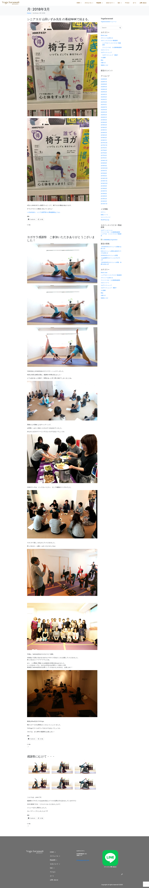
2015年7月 (104, 170)
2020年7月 (104, 107)
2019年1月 (104, 130)
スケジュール (88, 2)
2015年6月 (104, 173)
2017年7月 (104, 147)
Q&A (119, 2)
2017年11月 (104, 145)
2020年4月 (104, 109)
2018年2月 (104, 137)
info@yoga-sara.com (82, 860)
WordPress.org (105, 219)
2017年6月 (104, 150)
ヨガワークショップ (106, 52)
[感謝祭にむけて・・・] (62, 766)
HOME (78, 2)
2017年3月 (104, 155)
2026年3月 (104, 89)
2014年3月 (104, 198)
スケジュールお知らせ (107, 38)
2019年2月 (104, 127)
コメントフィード (105, 217)
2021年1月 (104, 104)
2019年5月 (104, 120)
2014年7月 (104, 191)
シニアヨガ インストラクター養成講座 (111, 275)
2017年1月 (104, 158)
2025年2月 (104, 91)
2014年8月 (104, 188)
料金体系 (98, 2)
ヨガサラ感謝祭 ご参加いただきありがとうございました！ (61, 238)
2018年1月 (104, 140)
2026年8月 (104, 79)
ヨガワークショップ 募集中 (110, 55)
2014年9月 (104, 186)
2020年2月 (104, 114)
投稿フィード (104, 214)
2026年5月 (104, 86)
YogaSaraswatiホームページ (108, 21)
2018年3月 (104, 135)
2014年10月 (104, 183)
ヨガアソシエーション (107, 230)
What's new (104, 35)
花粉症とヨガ (104, 65)
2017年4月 (104, 153)
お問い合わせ (143, 2)
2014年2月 (104, 201)
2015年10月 (104, 168)
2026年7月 (104, 81)
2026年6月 (104, 84)
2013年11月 (104, 203)
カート (134, 2)
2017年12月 (104, 142)
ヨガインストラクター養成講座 (109, 40)
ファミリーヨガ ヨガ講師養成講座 (112, 47)
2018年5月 (104, 132)
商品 (102, 60)
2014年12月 (104, 178)
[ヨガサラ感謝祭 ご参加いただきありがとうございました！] (62, 263)
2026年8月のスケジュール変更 (109, 255)
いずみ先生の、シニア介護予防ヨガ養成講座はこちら (43, 212)
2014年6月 (104, 193)
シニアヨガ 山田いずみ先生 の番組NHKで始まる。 (59, 19)
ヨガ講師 (103, 57)
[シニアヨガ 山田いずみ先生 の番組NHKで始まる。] (62, 69)
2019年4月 (104, 122)
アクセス (127, 2)
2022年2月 (104, 97)
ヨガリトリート (105, 50)
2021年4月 (104, 102)
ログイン (103, 212)
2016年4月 (104, 165)
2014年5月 (104, 196)
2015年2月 (104, 175)
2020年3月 (104, 112)
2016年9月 (104, 163)
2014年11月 (104, 181)
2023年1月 (104, 94)
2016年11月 (104, 160)
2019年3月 (104, 125)
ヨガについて (109, 2)
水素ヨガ (103, 62)
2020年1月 (104, 117)
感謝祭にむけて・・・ (41, 756)
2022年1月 (104, 99)
